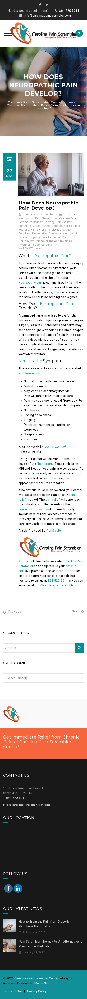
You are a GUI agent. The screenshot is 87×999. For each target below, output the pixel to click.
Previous (14, 611)
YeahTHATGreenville (31, 248)
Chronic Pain (71, 214)
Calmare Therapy (43, 222)
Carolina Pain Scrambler (38, 214)
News (45, 218)
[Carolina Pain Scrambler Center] (43, 33)
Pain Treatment (51, 237)
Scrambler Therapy (47, 240)
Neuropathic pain (30, 282)
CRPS (55, 229)
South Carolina (42, 244)
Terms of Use (12, 991)
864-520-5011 (69, 10)
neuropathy (27, 509)
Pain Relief (55, 447)
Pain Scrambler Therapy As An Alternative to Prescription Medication (50, 944)
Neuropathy (32, 237)
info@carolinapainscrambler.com (47, 15)
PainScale (54, 530)
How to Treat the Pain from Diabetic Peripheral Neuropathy (44, 924)
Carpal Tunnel (41, 225)
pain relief (53, 499)
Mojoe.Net (41, 983)
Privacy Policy (37, 991)
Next (75, 611)
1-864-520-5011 (14, 798)
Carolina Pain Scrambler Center (36, 978)
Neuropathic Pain (30, 218)
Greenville (54, 233)
